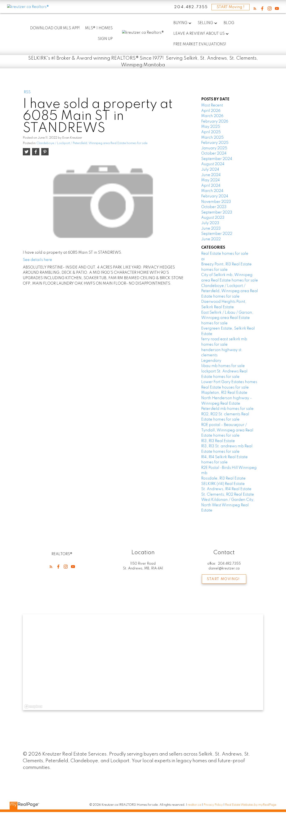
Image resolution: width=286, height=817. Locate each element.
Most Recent (212, 105)
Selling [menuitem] (205, 23)
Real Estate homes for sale (224, 254)
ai (203, 259)
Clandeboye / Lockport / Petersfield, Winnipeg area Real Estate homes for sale (92, 143)
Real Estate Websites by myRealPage (250, 804)
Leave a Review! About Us (199, 34)
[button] (255, 8)
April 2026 (210, 111)
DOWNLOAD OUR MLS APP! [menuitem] (55, 28)
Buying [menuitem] (180, 23)
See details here (37, 260)
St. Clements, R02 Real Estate (227, 494)
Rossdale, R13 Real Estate (223, 478)
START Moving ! (230, 7)
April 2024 (210, 186)
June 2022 (211, 239)
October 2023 (214, 207)
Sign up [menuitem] (105, 39)
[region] (143, 662)
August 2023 (212, 218)
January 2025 (214, 148)
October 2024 (214, 153)
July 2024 (210, 169)
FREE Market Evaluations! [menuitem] (199, 44)
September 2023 (216, 212)
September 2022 (216, 234)
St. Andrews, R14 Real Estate (226, 489)
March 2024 (212, 191)
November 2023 (216, 202)
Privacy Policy (213, 804)
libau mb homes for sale (223, 366)
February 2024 (214, 196)
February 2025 (214, 143)
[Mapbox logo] (33, 706)
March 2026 (212, 116)
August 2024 (212, 164)
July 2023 (210, 223)
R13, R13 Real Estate (218, 441)
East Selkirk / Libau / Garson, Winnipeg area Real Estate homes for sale (227, 318)
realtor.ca (195, 804)
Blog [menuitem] (229, 23)
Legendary (211, 361)
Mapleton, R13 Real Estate (224, 393)
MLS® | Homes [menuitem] (99, 28)
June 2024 (211, 175)
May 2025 (210, 127)
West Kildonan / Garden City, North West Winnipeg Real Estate (227, 505)
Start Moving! (223, 579)
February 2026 (214, 121)
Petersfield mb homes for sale (227, 409)
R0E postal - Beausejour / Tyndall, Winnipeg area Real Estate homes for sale (227, 430)
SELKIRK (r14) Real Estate (223, 484)
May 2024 (210, 180)
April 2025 (211, 132)
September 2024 (216, 159)
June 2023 (211, 228)
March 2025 (212, 137)
